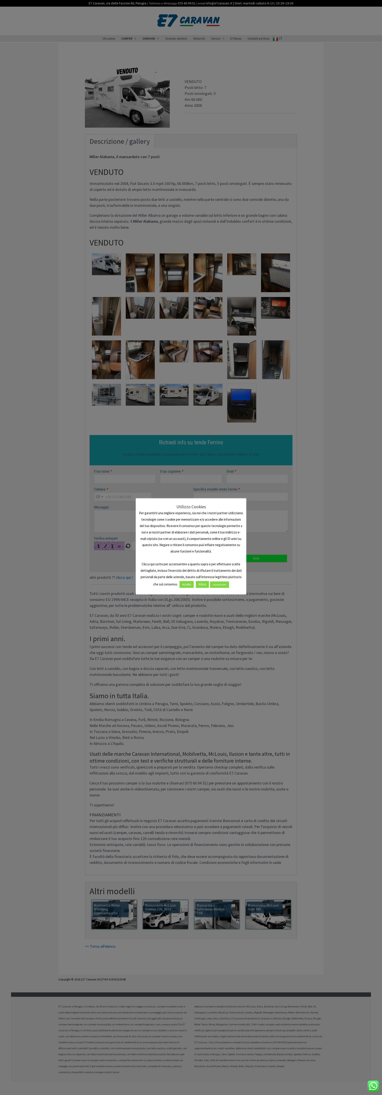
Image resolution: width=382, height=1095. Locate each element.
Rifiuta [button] (202, 584)
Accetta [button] (186, 584)
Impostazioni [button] (219, 584)
